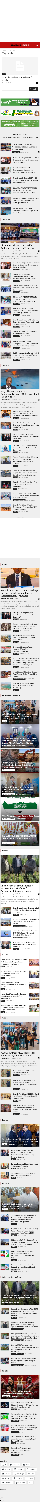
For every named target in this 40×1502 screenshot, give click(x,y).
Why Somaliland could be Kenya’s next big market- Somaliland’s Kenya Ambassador (13, 1007)
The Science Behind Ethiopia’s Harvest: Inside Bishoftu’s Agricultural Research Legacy (17, 888)
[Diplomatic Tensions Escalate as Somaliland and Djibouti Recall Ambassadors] (5, 1267)
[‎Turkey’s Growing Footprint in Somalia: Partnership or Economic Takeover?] (6, 437)
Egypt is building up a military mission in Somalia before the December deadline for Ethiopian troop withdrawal (24, 1154)
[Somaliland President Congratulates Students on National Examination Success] (6, 170)
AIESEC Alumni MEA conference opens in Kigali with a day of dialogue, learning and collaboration (19, 716)
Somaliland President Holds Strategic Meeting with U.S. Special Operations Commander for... (25, 1083)
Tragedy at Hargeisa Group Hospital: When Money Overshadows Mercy (23, 649)
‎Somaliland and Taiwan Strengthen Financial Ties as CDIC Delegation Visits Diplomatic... (26, 344)
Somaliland (16, 152)
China (15, 488)
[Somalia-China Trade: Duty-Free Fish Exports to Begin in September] (6, 485)
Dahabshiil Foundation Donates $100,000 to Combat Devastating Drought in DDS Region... (25, 933)
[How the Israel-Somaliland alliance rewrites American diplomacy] (6, 686)
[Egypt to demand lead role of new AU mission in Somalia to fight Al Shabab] (20, 1135)
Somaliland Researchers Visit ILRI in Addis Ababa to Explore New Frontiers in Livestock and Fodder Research (24, 1312)
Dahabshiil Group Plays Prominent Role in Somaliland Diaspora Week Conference (18, 789)
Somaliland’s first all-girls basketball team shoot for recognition (21, 1450)
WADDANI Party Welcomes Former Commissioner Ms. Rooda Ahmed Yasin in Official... (26, 160)
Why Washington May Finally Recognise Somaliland (24, 1071)
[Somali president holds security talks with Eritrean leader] (5, 1175)
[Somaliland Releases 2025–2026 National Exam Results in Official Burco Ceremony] (6, 180)
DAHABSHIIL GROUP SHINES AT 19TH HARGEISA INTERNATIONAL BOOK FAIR (19, 838)
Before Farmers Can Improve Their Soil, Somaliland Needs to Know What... (25, 638)
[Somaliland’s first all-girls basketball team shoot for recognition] (5, 1450)
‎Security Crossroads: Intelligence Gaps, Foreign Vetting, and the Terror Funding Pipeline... (25, 626)
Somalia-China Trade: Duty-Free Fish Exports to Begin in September (25, 484)
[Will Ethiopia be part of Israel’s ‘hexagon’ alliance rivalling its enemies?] (6, 945)
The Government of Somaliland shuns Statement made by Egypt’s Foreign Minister (23, 1439)
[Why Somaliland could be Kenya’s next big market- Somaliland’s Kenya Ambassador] (34, 1008)
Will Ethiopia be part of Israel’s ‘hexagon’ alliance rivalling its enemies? (24, 944)
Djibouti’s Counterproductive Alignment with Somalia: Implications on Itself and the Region (22, 1254)
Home (4, 50)
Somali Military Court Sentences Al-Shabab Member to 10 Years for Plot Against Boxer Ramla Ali (25, 1405)
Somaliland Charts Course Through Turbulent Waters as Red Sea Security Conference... (26, 200)
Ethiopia (3, 882)
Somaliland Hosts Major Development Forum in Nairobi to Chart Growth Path (13, 985)
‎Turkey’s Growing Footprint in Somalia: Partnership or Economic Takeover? (26, 436)
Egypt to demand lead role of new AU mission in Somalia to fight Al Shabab (20, 1140)
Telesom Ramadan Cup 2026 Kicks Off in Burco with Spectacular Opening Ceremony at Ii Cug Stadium (25, 1416)
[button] (3, 45)
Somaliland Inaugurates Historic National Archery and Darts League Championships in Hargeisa (24, 1427)
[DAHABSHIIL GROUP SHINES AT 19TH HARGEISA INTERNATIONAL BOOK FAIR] (20, 834)
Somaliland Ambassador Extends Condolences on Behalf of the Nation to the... (13, 996)
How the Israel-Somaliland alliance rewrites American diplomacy (23, 685)
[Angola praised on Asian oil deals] (20, 66)
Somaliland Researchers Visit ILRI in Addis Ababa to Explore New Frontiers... (26, 910)
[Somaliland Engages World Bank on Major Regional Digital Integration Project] (5, 1361)
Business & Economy (19, 500)
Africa (4, 73)
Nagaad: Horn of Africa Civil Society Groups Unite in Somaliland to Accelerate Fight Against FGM (24, 1231)
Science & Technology (18, 1329)
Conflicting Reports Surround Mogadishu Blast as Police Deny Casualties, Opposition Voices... (25, 473)
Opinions (16, 418)
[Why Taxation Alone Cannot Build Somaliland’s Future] (20, 809)
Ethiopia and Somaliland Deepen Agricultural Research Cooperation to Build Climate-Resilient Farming (25, 1336)
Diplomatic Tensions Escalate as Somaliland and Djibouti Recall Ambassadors (23, 1267)
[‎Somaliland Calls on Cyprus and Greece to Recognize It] (6, 334)
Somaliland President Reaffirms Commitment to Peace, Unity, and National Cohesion (26, 322)
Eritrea (4, 1144)
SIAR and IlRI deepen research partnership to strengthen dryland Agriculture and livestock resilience (25, 1324)
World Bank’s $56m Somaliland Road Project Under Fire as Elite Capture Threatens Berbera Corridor (19, 765)
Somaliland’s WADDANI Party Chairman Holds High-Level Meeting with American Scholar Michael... (25, 1108)
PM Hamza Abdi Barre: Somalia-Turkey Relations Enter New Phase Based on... (26, 448)
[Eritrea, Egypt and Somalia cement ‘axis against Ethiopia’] (5, 1166)
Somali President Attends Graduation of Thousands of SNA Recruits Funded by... (25, 507)
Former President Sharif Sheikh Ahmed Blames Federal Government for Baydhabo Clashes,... (25, 460)
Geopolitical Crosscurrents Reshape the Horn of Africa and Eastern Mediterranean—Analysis (26, 413)
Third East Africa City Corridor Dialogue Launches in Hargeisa (21, 138)
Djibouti (5, 1208)
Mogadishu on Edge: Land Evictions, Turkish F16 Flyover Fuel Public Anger (26, 210)
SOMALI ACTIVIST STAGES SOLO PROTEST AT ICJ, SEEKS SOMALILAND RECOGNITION (25, 190)
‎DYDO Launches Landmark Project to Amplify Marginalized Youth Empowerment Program (26, 355)
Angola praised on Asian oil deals (17, 79)
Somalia (3, 213)
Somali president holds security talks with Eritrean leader (23, 1174)
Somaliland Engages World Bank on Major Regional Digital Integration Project (25, 1361)
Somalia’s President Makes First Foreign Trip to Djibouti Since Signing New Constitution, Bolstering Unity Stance (23, 1218)
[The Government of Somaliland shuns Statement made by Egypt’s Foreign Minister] (5, 1439)
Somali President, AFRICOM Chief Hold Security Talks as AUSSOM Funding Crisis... (26, 1096)
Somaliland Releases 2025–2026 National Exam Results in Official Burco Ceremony (25, 180)
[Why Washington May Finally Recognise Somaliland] (6, 1073)
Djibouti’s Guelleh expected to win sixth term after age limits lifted (17, 1205)
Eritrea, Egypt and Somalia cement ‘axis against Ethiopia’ (24, 1165)
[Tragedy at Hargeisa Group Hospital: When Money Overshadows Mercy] (6, 649)
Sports (13, 1443)
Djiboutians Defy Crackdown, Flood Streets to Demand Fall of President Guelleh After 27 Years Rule (24, 1242)
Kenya (2, 966)
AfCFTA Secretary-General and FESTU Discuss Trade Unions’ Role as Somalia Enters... (26, 495)
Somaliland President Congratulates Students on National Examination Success (24, 170)
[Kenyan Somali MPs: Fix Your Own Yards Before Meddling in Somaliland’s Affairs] (34, 974)
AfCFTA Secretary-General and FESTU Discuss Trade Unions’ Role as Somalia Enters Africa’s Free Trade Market (19, 740)
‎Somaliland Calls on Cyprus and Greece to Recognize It (25, 332)
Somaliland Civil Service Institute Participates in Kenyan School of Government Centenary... (14, 962)
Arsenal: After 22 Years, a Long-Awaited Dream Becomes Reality (17, 1392)
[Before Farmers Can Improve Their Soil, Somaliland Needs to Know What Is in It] (6, 638)
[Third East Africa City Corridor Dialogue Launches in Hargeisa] (6, 147)
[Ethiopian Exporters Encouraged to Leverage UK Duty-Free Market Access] (6, 922)
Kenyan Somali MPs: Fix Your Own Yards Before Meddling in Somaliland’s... (13, 973)
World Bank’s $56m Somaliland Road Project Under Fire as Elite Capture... (25, 674)
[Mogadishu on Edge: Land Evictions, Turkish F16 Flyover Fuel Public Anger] (6, 211)
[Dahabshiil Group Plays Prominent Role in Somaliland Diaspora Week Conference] (20, 785)
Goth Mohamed (5, 251)
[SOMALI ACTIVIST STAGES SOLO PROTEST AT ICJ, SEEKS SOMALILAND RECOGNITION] (6, 190)
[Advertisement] (20, 21)
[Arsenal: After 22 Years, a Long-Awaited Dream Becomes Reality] (20, 1387)
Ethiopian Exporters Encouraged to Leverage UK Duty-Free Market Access (26, 921)
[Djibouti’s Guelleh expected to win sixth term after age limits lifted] (20, 1199)
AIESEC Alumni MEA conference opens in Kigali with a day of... (18, 1054)
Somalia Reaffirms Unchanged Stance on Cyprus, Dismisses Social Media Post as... (26, 425)
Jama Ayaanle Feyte (7, 598)
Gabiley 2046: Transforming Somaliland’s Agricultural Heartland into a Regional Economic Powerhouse (25, 1348)
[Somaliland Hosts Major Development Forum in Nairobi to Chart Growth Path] (34, 985)
